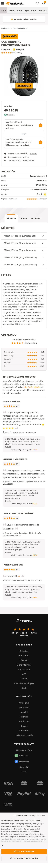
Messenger (24, 761)
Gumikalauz (24, 655)
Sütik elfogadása (24, 851)
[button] (29, 444)
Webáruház (24, 721)
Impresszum (24, 669)
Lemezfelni (24, 707)
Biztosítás (24, 651)
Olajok (24, 726)
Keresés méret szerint (25, 19)
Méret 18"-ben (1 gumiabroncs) (20, 243)
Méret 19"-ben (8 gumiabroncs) (20, 250)
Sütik (24, 688)
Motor (20, 10)
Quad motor (31, 10)
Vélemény (36, 218)
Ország (24, 678)
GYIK (24, 771)
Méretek (11, 218)
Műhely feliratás (24, 664)
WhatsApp (23, 755)
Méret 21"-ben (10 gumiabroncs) (20, 264)
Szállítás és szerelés (24, 735)
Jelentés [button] (8, 447)
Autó (3, 10)
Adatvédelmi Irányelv (24, 683)
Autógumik (24, 702)
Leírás (23, 218)
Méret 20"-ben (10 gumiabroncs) (20, 257)
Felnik (11, 10)
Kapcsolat (24, 767)
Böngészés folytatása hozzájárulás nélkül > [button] (29, 816)
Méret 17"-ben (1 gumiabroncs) (20, 235)
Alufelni (24, 712)
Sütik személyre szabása (24, 858)
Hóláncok (24, 716)
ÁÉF (24, 674)
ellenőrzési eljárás (32, 387)
